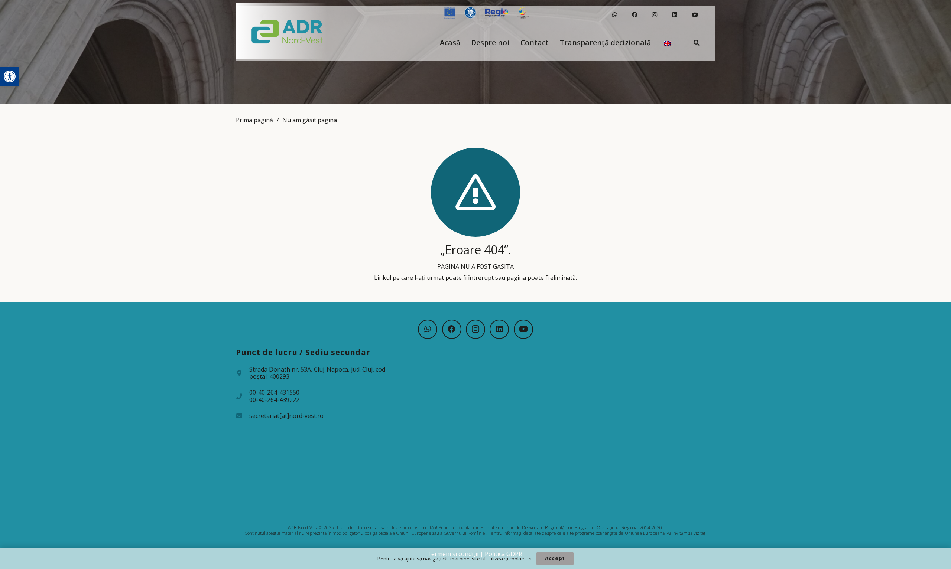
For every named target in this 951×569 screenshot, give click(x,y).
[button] (9, 76)
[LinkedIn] (674, 14)
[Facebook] (634, 14)
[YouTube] (694, 14)
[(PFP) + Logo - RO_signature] (287, 31)
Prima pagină (254, 120)
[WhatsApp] (614, 14)
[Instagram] (654, 14)
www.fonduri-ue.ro (475, 539)
